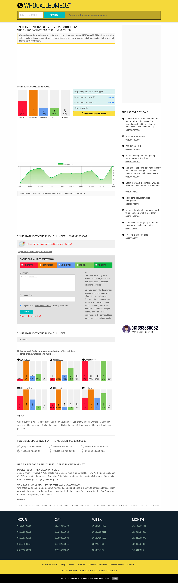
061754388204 (132, 162)
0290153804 (143, 506)
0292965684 (46, 506)
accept (115, 578)
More (107, 578)
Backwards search (49, 565)
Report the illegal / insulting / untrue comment (35, 252)
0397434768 (98, 544)
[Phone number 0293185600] (32, 381)
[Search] (31, 13)
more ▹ (111, 97)
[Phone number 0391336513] (65, 409)
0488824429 (112, 506)
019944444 (23, 506)
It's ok (82, 265)
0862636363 (154, 506)
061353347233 (132, 192)
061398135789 (132, 149)
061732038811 (132, 229)
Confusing (47, 265)
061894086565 (99, 538)
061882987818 (139, 544)
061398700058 (132, 130)
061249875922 (99, 526)
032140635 (133, 506)
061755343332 (132, 238)
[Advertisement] (66, 64)
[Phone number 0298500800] (65, 381)
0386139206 (79, 506)
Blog (63, 565)
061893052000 (132, 216)
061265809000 (132, 177)
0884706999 (57, 506)
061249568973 (139, 538)
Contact (130, 565)
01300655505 (90, 506)
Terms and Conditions (43, 306)
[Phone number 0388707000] (97, 409)
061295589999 (132, 140)
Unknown (65, 265)
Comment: (24, 273)
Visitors (72, 565)
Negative (28, 265)
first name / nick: (27, 295)
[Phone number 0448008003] (97, 381)
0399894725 (98, 550)
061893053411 (99, 532)
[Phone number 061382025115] (32, 409)
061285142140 (34, 506)
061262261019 (132, 204)
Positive (102, 265)
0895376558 (68, 506)
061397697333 (139, 532)
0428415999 (138, 550)
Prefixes (81, 565)
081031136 (123, 506)
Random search (117, 565)
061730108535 (139, 526)
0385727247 (101, 506)
